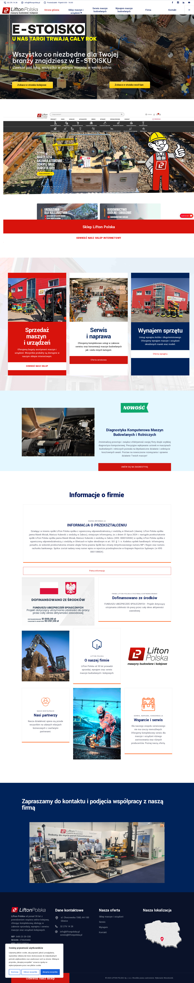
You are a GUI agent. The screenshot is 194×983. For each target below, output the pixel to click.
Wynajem (103, 927)
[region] (34, 961)
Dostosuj (14, 972)
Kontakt (103, 932)
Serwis (102, 921)
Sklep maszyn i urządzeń (111, 916)
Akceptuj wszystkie (50, 972)
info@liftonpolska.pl (32, 2)
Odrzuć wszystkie (30, 972)
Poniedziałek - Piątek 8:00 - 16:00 (60, 2)
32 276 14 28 (12, 2)
